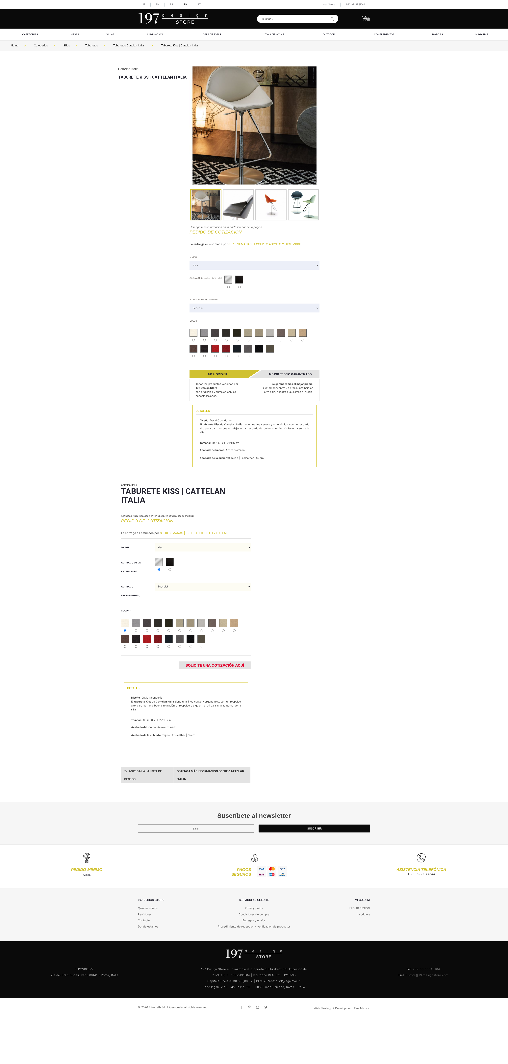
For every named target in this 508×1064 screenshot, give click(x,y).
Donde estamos (148, 926)
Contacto (144, 920)
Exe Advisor (361, 1008)
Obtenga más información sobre (210, 775)
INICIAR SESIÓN (359, 908)
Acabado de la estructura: (206, 278)
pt (199, 4)
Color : (194, 320)
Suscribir (314, 828)
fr (171, 4)
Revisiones (145, 914)
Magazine (481, 34)
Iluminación (155, 34)
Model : (194, 256)
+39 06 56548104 (426, 969)
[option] (254, 125)
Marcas (437, 34)
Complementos (384, 34)
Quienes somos (148, 908)
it (144, 4)
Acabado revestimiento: (204, 299)
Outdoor (329, 34)
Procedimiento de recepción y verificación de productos (254, 926)
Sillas (110, 34)
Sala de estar (212, 34)
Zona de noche (274, 34)
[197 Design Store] (173, 18)
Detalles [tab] (203, 410)
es (185, 4)
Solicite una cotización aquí (215, 665)
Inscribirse (328, 4)
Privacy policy (254, 908)
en (157, 4)
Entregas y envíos (254, 920)
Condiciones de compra (254, 914)
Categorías (30, 34)
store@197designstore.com (428, 975)
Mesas (75, 34)
